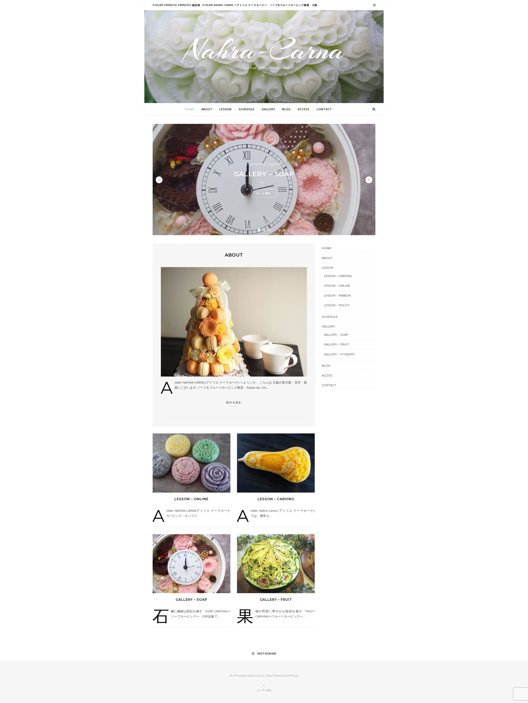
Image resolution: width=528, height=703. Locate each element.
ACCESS (303, 109)
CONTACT (324, 109)
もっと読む (264, 193)
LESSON (225, 109)
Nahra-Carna (264, 49)
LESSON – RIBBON (337, 295)
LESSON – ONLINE (191, 499)
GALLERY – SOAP (264, 174)
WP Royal (292, 675)
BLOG (286, 109)
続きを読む (234, 402)
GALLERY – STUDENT (339, 354)
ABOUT (206, 109)
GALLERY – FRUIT (276, 600)
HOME (189, 109)
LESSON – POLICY (337, 305)
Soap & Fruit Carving (263, 164)
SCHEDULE (247, 109)
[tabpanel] (264, 179)
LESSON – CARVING (276, 499)
